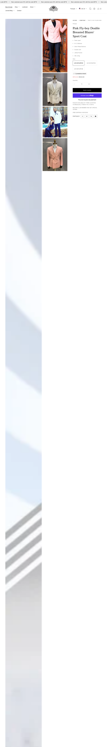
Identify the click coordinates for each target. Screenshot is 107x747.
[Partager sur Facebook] (87, 116)
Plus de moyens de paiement (87, 100)
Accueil (75, 20)
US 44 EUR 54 (91, 63)
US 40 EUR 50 (78, 63)
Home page (82, 20)
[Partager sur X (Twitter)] (91, 116)
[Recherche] (90, 9)
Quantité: (75, 80)
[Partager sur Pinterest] (95, 116)
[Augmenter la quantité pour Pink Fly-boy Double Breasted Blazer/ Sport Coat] (89, 84)
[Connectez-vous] (94, 9)
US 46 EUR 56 (78, 69)
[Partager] (82, 116)
